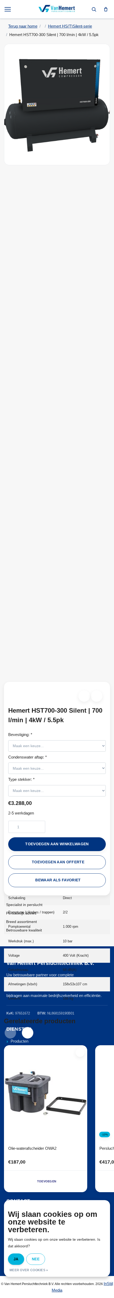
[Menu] (8, 9)
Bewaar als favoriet (58, 880)
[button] (84, 696)
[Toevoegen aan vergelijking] (96, 696)
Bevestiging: (20, 734)
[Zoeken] (93, 9)
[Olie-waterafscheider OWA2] (45, 1093)
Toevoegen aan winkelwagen (57, 844)
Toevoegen (46, 1181)
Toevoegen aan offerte (58, 862)
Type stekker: (21, 779)
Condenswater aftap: (27, 757)
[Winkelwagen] (105, 9)
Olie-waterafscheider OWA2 (32, 1148)
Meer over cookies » (29, 1270)
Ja (16, 1259)
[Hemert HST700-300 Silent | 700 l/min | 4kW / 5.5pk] (57, 104)
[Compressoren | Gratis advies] (57, 9)
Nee (36, 1259)
